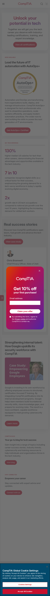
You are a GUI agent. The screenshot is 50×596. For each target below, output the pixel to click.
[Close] (47, 566)
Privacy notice (20, 319)
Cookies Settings (25, 584)
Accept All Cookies (25, 591)
